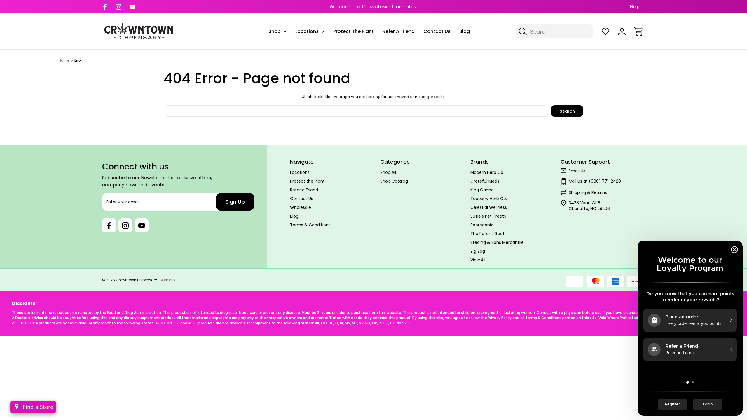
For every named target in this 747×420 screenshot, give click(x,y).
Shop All (388, 172)
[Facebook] (105, 7)
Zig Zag (477, 251)
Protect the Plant (353, 31)
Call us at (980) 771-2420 (595, 181)
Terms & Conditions (310, 225)
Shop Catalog (394, 181)
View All (477, 260)
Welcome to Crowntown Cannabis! (373, 6)
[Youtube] (132, 7)
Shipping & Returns (588, 192)
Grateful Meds (484, 181)
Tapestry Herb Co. (488, 199)
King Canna (482, 190)
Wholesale (300, 207)
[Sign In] (622, 31)
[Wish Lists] (605, 31)
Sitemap (167, 279)
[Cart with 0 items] (638, 31)
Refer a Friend (399, 31)
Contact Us (437, 31)
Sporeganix (481, 225)
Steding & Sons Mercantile (497, 242)
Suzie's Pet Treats (488, 216)
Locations (307, 31)
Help (635, 7)
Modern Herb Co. (487, 172)
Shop (274, 31)
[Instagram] (118, 7)
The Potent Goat (487, 234)
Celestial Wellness (488, 207)
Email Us (577, 171)
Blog (464, 31)
